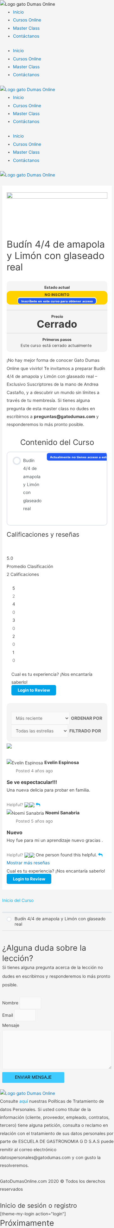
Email (8, 1015)
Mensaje (10, 1025)
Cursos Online (27, 19)
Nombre (11, 1002)
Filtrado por (85, 730)
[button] (26, 804)
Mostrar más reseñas (28, 862)
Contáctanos (26, 36)
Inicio (18, 12)
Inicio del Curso (18, 900)
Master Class (26, 28)
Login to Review (34, 690)
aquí (24, 1101)
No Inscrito (57, 295)
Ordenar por (86, 718)
